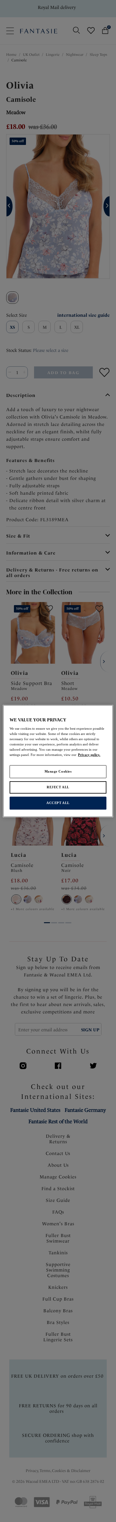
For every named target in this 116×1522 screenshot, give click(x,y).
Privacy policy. (89, 755)
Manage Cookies (58, 771)
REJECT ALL (58, 787)
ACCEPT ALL (58, 803)
